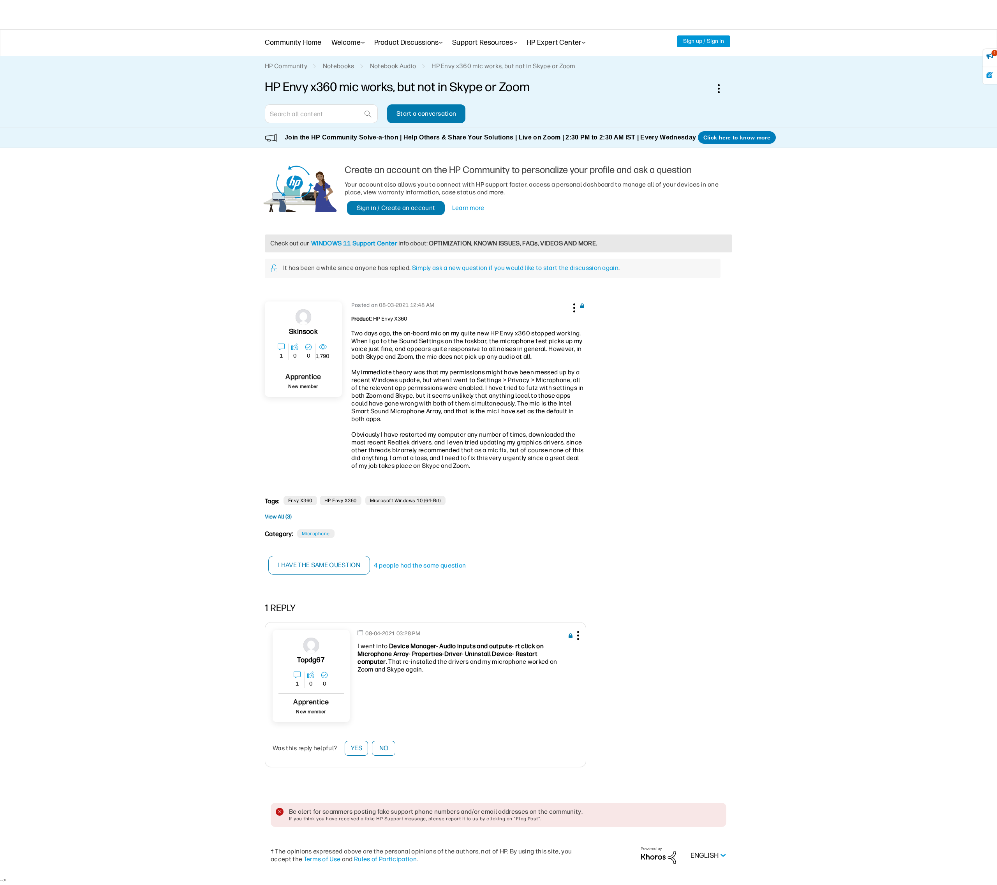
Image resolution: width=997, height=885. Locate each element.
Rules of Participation (385, 859)
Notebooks (338, 66)
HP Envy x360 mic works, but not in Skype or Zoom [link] (503, 66)
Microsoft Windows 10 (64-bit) (405, 500)
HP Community (286, 66)
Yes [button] (356, 748)
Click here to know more (736, 137)
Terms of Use (322, 859)
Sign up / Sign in (703, 41)
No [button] (384, 748)
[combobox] (321, 113)
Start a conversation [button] (426, 113)
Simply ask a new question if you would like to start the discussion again (515, 267)
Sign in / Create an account (396, 208)
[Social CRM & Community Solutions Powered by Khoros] (658, 855)
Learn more (468, 208)
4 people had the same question (420, 565)
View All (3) (278, 516)
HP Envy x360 (340, 500)
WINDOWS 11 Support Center (354, 243)
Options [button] (722, 88)
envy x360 (300, 500)
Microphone (316, 533)
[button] (573, 306)
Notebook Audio (393, 66)
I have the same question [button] (319, 565)
